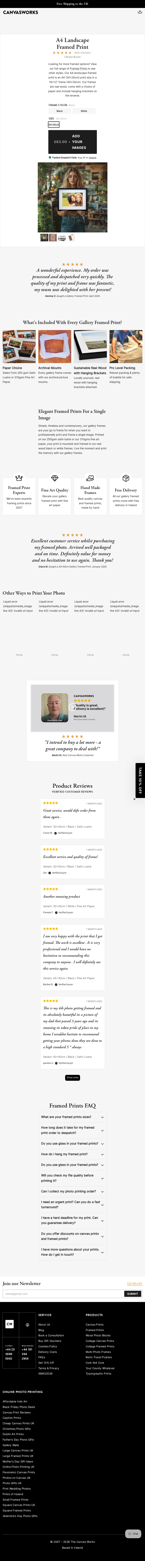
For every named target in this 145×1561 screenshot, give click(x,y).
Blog (41, 1330)
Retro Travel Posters (99, 1357)
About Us (44, 1324)
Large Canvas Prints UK (18, 1450)
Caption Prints (12, 1418)
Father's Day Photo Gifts (18, 1440)
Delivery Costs (47, 1352)
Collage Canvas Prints (100, 1341)
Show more (73, 1078)
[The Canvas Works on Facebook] (27, 1325)
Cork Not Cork (95, 1363)
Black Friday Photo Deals (19, 1407)
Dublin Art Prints (13, 1434)
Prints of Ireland (13, 1494)
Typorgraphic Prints (98, 1373)
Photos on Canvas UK (17, 1478)
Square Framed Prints (17, 1510)
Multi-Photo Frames (98, 1352)
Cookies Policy (47, 1346)
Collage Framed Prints (100, 1346)
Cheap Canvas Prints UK (18, 1423)
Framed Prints (79, 68)
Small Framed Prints (16, 1500)
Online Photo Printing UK (18, 1467)
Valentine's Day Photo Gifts (20, 1516)
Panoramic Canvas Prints (19, 1472)
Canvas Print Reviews (17, 1412)
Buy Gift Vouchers (49, 1341)
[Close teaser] (134, 799)
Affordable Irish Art (15, 1401)
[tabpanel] (72, 942)
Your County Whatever (100, 1368)
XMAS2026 (45, 1373)
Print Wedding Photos (17, 1489)
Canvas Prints (95, 1324)
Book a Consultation (51, 1335)
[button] (140, 780)
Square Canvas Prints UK (19, 1505)
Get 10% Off (46, 1363)
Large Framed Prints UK (18, 1456)
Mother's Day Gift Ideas (18, 1461)
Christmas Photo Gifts (17, 1429)
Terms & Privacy (48, 1368)
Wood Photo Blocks (98, 1335)
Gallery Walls (11, 1445)
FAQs (41, 1357)
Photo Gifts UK (12, 1483)
